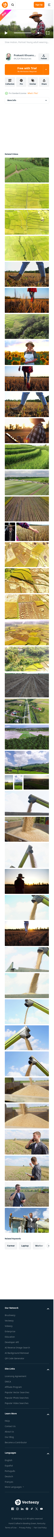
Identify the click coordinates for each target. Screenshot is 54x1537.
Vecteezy (9, 1354)
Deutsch (9, 1510)
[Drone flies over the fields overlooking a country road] (17, 816)
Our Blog (9, 1471)
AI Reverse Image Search (17, 1381)
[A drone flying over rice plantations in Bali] (26, 168)
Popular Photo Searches (17, 1431)
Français (9, 1515)
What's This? (33, 93)
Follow (44, 58)
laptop (25, 1279)
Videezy (8, 1360)
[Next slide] (42, 1279)
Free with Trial (27, 69)
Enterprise (10, 1365)
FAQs (7, 1454)
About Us (9, 1465)
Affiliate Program (13, 1421)
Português (10, 1505)
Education (10, 1370)
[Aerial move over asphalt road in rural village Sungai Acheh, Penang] (26, 729)
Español (9, 1499)
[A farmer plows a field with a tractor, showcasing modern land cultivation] (26, 703)
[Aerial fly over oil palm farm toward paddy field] (26, 755)
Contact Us (10, 1460)
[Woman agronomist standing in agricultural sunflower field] (26, 351)
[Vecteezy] (5, 5)
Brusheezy (10, 1349)
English (8, 1494)
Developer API (12, 1376)
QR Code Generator (14, 1392)
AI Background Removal (17, 1387)
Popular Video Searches (16, 1437)
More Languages (13, 1520)
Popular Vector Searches (17, 1426)
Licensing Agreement (15, 1410)
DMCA (8, 1415)
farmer (11, 1279)
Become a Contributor (16, 1476)
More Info (11, 99)
